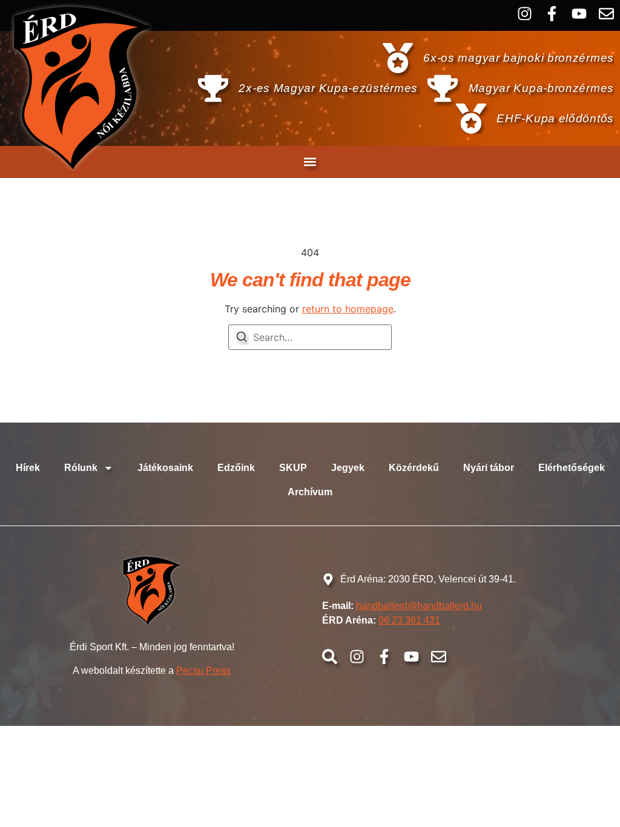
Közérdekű (414, 468)
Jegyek (347, 468)
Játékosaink (165, 468)
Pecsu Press (203, 670)
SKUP (293, 468)
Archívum (310, 492)
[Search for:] (310, 337)
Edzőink (236, 468)
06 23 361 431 (409, 620)
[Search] (241, 338)
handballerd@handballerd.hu (419, 606)
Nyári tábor (488, 468)
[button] (310, 162)
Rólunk (80, 468)
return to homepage (348, 309)
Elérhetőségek (571, 468)
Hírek (28, 468)
